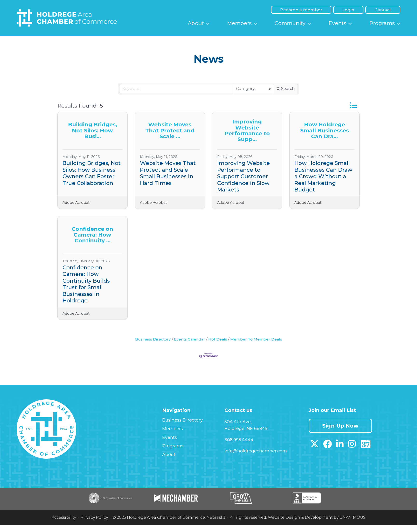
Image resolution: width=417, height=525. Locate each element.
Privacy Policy (94, 517)
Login (348, 9)
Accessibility (64, 517)
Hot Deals (217, 339)
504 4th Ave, (238, 421)
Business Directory (153, 339)
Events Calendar (189, 339)
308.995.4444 (238, 440)
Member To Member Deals (256, 339)
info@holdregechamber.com (255, 451)
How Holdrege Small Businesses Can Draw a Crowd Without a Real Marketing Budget (323, 176)
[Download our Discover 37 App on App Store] (365, 445)
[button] (353, 105)
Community (290, 23)
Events (337, 23)
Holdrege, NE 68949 (246, 428)
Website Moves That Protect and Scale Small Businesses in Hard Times (168, 173)
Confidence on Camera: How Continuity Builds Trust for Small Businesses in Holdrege (86, 284)
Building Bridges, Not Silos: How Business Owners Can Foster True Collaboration (92, 173)
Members (239, 23)
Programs (382, 23)
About (196, 23)
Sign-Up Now (340, 426)
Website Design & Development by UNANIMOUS (317, 517)
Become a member (301, 9)
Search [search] (288, 88)
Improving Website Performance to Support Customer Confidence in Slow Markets (243, 176)
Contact (383, 9)
